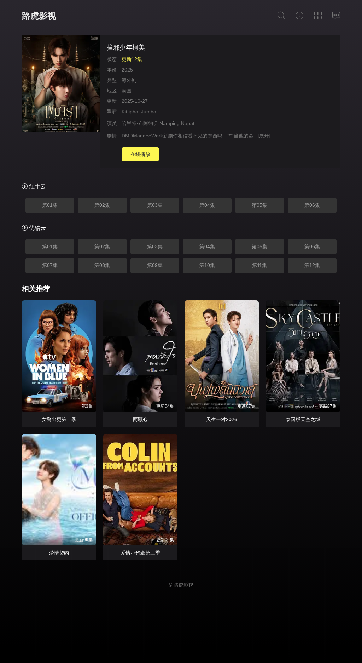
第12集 (312, 265)
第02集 (102, 205)
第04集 (207, 205)
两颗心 (140, 419)
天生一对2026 (221, 419)
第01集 (50, 205)
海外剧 (129, 80)
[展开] (264, 135)
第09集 (155, 265)
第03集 (155, 205)
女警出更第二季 (59, 419)
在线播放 (140, 154)
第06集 (312, 205)
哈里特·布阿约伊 (140, 123)
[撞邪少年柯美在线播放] (61, 85)
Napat (187, 123)
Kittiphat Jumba (139, 111)
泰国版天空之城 (303, 419)
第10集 (207, 265)
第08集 (102, 265)
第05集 (259, 205)
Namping (169, 123)
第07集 (50, 265)
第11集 (259, 265)
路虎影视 (39, 16)
